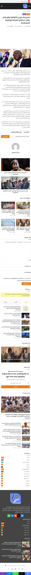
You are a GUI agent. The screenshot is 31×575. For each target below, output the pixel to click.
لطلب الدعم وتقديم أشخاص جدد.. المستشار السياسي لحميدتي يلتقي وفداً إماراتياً (11, 444)
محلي (24, 14)
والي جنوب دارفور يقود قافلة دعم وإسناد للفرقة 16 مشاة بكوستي (14, 1)
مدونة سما (27, 473)
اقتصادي (27, 485)
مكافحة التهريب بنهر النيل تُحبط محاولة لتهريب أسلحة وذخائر (8, 212)
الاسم (29, 260)
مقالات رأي (26, 471)
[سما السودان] (25, 6)
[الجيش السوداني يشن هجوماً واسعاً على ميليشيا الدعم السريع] (25, 328)
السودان (26, 132)
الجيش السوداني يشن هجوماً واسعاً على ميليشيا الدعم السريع (11, 327)
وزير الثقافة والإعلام (16, 132)
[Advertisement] (15, 38)
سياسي (27, 480)
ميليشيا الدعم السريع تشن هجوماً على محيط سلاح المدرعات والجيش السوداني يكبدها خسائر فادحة (11, 321)
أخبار (24, 11)
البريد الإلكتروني (27, 266)
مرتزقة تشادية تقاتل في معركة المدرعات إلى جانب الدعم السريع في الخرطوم (11, 424)
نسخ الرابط (5, 136)
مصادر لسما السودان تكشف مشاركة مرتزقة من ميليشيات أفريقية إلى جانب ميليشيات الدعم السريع (12, 431)
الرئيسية (27, 11)
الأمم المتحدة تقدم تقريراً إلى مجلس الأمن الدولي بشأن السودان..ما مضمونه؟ (11, 334)
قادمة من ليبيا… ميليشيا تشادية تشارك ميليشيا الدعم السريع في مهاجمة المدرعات (11, 438)
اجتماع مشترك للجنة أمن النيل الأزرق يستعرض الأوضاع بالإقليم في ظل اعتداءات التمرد (23, 213)
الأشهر (25, 302)
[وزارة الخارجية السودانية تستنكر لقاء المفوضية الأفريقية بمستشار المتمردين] (25, 308)
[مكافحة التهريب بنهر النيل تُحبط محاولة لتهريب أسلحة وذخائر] (8, 205)
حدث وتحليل (26, 478)
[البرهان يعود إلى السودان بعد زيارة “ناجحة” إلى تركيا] (25, 315)
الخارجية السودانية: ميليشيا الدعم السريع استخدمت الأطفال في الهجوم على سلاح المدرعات (17, 416)
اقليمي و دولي (26, 462)
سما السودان (26, 26)
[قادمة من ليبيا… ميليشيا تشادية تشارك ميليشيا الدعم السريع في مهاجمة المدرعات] (26, 438)
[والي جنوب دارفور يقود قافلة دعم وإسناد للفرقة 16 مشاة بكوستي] (23, 223)
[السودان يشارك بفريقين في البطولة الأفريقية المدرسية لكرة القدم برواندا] (8, 223)
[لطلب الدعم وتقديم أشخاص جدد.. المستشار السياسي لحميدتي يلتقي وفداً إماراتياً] (26, 445)
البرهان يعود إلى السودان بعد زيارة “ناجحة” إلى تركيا (12, 314)
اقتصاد (27, 467)
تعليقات (5, 302)
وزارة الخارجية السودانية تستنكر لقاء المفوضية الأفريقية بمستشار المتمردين (11, 308)
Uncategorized (25, 469)
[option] (15, 354)
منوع (28, 464)
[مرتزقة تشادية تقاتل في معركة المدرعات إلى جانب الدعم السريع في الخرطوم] (26, 425)
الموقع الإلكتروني (27, 272)
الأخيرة (15, 302)
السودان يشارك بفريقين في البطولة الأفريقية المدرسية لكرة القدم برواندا (8, 229)
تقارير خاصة (26, 476)
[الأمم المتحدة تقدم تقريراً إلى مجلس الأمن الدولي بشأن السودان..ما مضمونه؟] (25, 335)
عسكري (27, 483)
